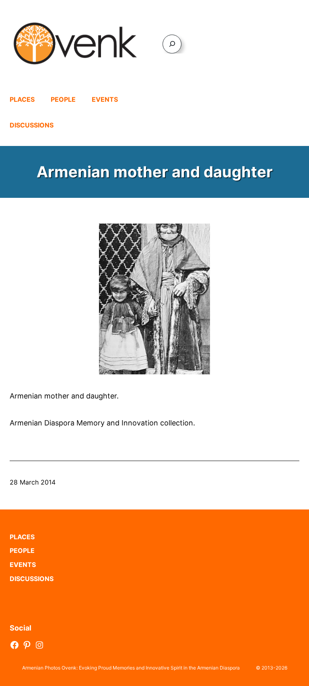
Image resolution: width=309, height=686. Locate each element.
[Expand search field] (172, 44)
